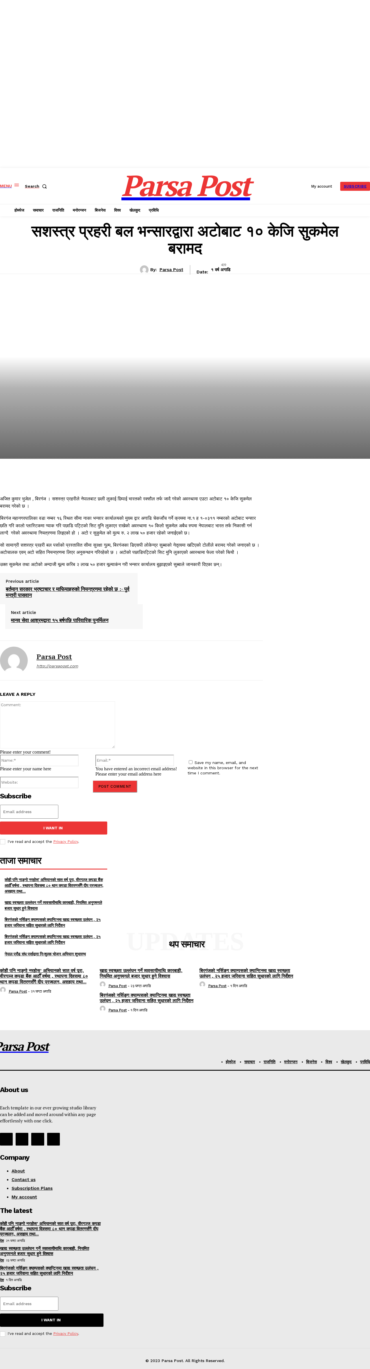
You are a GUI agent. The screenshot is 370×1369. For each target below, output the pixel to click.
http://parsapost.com (57, 666)
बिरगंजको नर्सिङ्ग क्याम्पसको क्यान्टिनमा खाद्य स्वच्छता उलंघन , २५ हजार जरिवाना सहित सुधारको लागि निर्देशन (53, 922)
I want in (53, 828)
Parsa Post (171, 269)
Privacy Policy (65, 841)
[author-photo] (4, 991)
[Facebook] (6, 1139)
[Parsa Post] (145, 269)
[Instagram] (22, 1139)
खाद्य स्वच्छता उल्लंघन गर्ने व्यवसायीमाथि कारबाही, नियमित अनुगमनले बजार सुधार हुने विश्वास (141, 973)
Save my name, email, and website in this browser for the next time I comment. (223, 767)
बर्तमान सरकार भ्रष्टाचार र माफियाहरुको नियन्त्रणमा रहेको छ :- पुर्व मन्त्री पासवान (68, 592)
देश (2, 1241)
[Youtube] (53, 1139)
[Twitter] (37, 1139)
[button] (37, 186)
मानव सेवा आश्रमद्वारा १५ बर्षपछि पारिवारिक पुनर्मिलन (59, 620)
